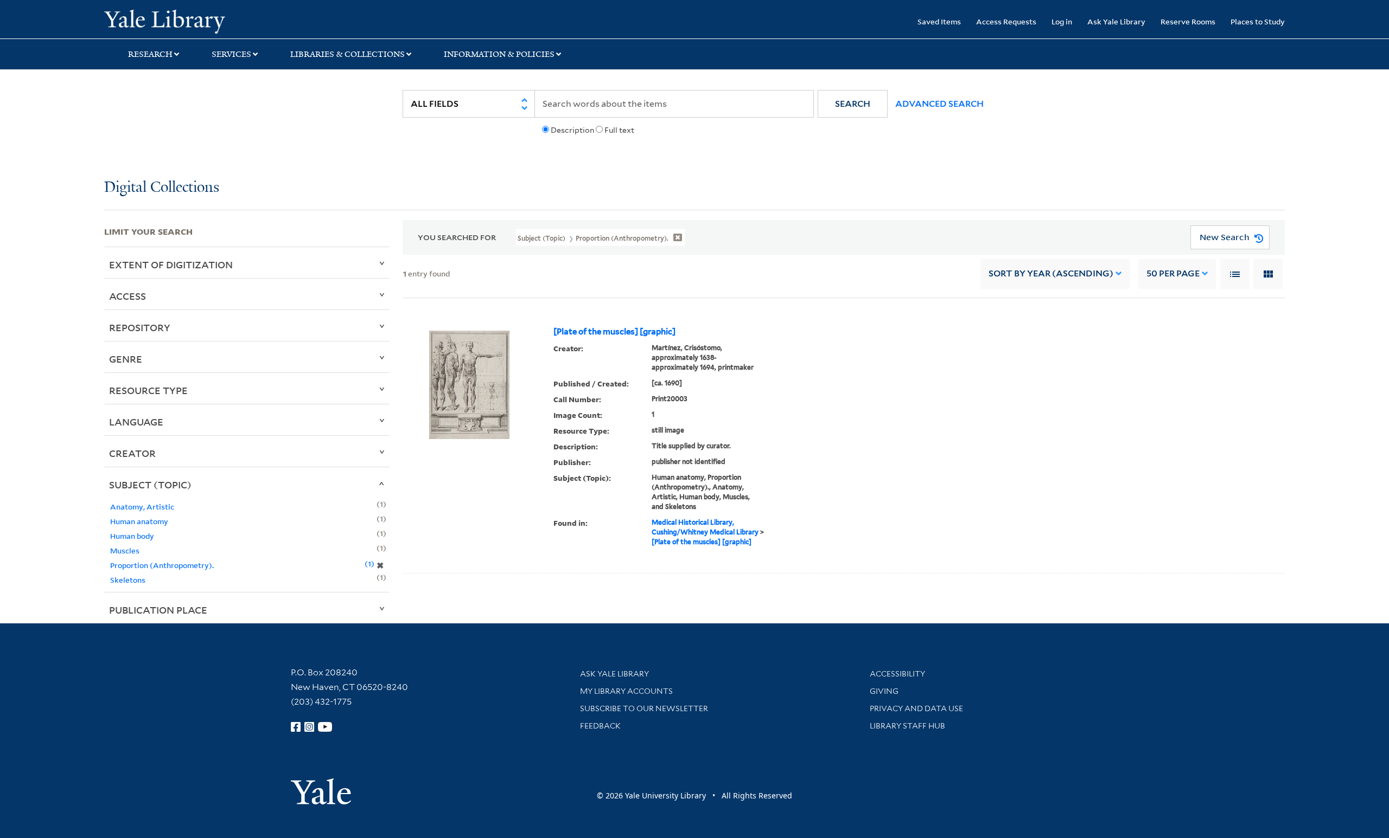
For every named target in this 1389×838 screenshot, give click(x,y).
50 (1173, 273)
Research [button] (150, 54)
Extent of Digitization (171, 264)
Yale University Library (192, 20)
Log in (1062, 21)
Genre (125, 358)
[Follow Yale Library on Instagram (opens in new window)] (309, 727)
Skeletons (127, 580)
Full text (619, 130)
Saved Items (939, 21)
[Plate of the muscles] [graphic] (614, 332)
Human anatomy (139, 521)
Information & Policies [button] (499, 54)
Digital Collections (161, 187)
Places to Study (1258, 21)
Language (136, 421)
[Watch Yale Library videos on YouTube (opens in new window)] (325, 727)
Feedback (600, 725)
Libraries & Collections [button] (347, 54)
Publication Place (158, 609)
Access (127, 295)
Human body (132, 536)
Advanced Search (939, 104)
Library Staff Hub (907, 725)
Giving (884, 691)
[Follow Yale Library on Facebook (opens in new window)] (296, 727)
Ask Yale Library (1116, 21)
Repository (139, 327)
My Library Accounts (626, 691)
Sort (1051, 273)
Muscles (124, 550)
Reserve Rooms (1188, 21)
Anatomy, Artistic (142, 506)
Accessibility (897, 673)
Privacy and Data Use (916, 708)
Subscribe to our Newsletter (644, 708)
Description (572, 130)
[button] (853, 104)
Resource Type (148, 390)
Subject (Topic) (150, 484)
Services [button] (231, 54)
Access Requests (1006, 21)
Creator (132, 453)
